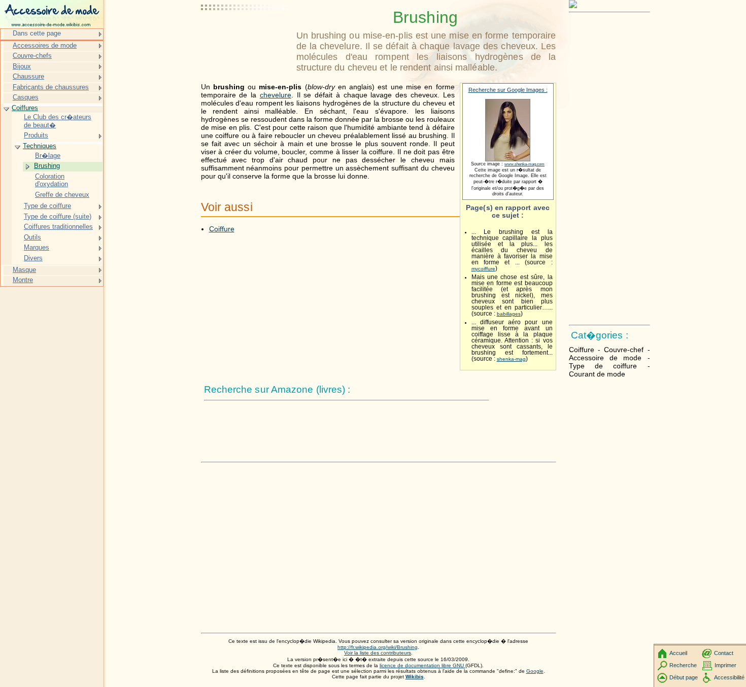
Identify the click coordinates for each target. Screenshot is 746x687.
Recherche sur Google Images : (508, 90)
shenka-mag (511, 359)
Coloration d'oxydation (51, 180)
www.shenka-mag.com (524, 164)
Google (535, 671)
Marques (36, 247)
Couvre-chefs (32, 55)
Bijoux (22, 66)
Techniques (39, 146)
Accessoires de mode (45, 45)
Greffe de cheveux (62, 194)
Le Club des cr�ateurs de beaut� (57, 121)
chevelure (275, 95)
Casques (26, 97)
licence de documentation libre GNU (422, 665)
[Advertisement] (246, 33)
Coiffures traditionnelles (58, 226)
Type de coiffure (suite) (57, 216)
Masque (24, 269)
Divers (33, 258)
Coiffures (25, 108)
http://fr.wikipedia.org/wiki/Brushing (377, 647)
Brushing (47, 165)
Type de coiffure (47, 206)
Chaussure (28, 76)
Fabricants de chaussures (51, 87)
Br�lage (47, 155)
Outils (32, 237)
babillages (509, 314)
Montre (23, 280)
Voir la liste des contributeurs (377, 653)
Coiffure (221, 229)
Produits (36, 135)
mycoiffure (483, 268)
